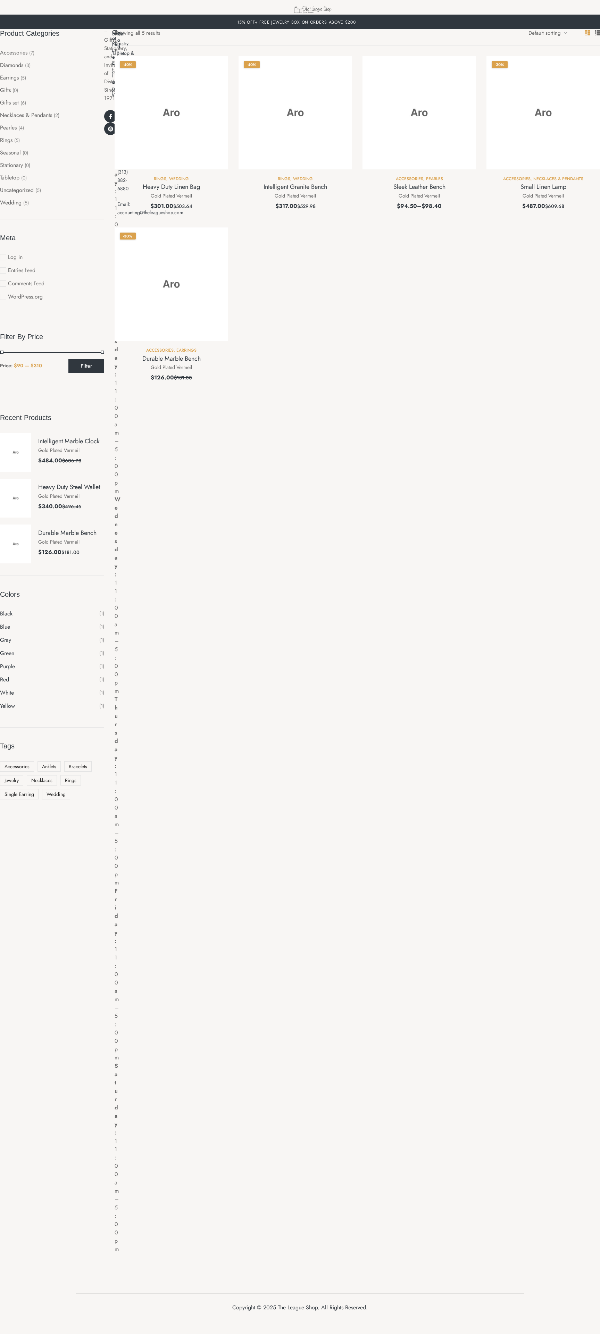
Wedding (179, 179)
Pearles (434, 179)
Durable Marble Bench (171, 358)
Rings (160, 179)
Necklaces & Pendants (558, 179)
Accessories (409, 179)
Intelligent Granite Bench (295, 186)
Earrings (186, 350)
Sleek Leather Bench (419, 186)
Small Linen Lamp (543, 186)
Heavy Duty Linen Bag (171, 186)
